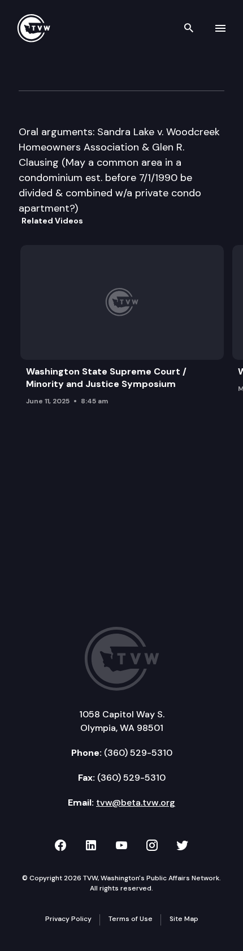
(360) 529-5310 (138, 753)
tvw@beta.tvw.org (135, 802)
